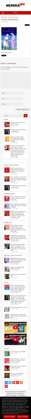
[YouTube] (17, 382)
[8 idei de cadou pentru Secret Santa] (7, 278)
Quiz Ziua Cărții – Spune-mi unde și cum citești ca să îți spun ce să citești (17, 360)
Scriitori (6, 282)
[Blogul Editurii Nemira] (15, 8)
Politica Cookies (9, 416)
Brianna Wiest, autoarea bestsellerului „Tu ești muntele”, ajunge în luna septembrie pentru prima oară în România (18, 228)
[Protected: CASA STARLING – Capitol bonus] (7, 134)
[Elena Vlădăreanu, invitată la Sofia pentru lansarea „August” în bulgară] (7, 208)
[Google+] (13, 382)
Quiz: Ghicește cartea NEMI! (17, 351)
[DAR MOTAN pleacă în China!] (7, 311)
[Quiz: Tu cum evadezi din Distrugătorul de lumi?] (7, 377)
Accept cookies (23, 416)
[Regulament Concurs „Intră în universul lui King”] (7, 370)
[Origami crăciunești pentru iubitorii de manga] (7, 271)
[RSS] (21, 382)
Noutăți (6, 119)
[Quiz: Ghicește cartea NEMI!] (7, 356)
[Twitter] (10, 382)
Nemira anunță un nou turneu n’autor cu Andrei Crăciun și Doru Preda (18, 198)
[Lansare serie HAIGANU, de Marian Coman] (7, 126)
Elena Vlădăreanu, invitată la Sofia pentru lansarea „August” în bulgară (18, 205)
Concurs (6, 348)
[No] (29, 408)
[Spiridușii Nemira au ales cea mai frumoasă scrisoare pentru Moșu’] (7, 318)
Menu (15, 12)
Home (5, 17)
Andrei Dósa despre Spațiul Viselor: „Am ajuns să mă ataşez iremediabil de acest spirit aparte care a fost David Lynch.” (18, 247)
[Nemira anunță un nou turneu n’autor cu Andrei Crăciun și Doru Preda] (7, 201)
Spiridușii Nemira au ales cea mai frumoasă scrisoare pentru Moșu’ (18, 316)
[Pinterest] (6, 386)
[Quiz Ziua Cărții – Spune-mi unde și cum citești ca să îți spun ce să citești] (7, 363)
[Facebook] (6, 382)
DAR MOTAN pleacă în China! (18, 307)
